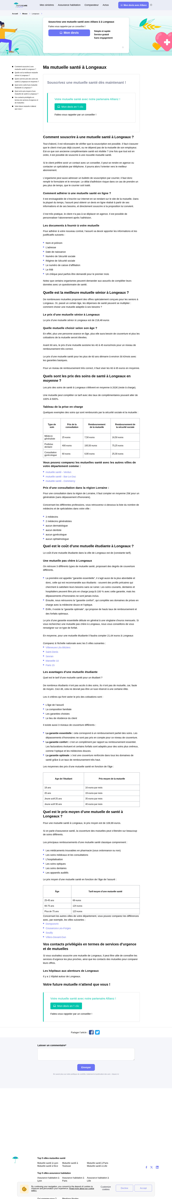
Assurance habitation (69, 4)
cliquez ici (115, 1074)
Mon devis (71, 32)
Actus (106, 4)
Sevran (49, 656)
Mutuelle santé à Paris (97, 1163)
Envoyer (86, 1067)
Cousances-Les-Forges (58, 928)
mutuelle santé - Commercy (60, 481)
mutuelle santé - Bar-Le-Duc (61, 476)
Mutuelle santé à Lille (97, 1166)
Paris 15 (50, 665)
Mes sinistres (47, 4)
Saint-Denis (52, 651)
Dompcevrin (52, 923)
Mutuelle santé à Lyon (47, 1163)
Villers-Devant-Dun (56, 937)
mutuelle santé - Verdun (58, 472)
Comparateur (92, 4)
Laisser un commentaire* (51, 1045)
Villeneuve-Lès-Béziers (58, 647)
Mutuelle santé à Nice (47, 1166)
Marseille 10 (52, 660)
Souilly (49, 932)
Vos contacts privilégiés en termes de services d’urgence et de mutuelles (26, 100)
